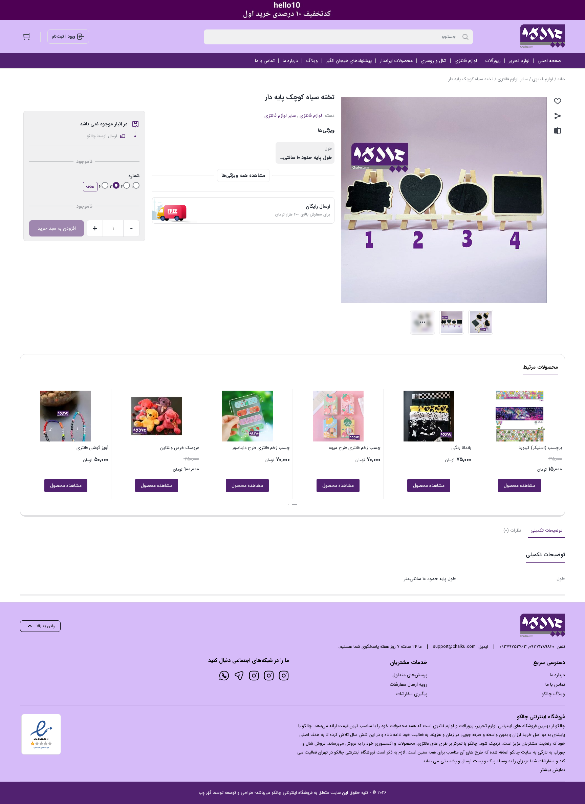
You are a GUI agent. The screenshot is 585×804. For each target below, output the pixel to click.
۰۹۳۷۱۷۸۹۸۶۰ (541, 646)
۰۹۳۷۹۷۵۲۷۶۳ (513, 646)
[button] (294, 504)
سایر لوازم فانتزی (513, 79)
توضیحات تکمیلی (546, 530)
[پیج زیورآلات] (283, 675)
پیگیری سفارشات (411, 694)
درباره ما (557, 675)
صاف (90, 186)
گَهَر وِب (205, 792)
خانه (561, 79)
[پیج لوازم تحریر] (268, 675)
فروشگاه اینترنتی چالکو (292, 792)
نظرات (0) (512, 530)
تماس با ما (555, 684)
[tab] (546, 530)
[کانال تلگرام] (239, 675)
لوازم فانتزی (542, 79)
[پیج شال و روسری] (253, 675)
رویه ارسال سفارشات (408, 684)
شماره (133, 176)
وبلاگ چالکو (553, 694)
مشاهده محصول (519, 485)
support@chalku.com (454, 646)
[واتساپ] (224, 675)
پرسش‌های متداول (409, 675)
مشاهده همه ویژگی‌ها (243, 175)
